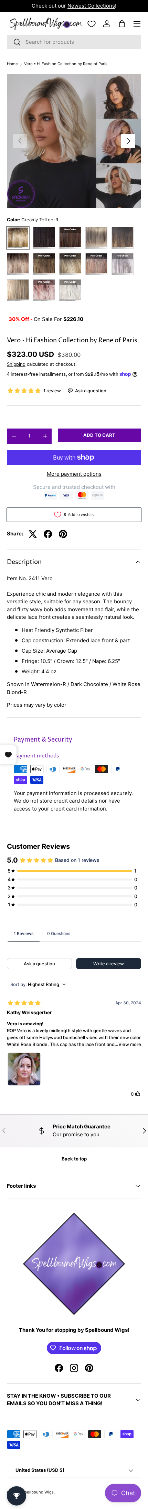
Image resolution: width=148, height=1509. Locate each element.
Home (12, 64)
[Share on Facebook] (47, 534)
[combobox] (74, 42)
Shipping (16, 364)
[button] (121, 23)
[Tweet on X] (32, 534)
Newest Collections (91, 5)
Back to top (74, 1158)
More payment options (74, 474)
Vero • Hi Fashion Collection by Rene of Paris (65, 64)
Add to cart (99, 435)
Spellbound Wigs (38, 1492)
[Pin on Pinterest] (63, 534)
